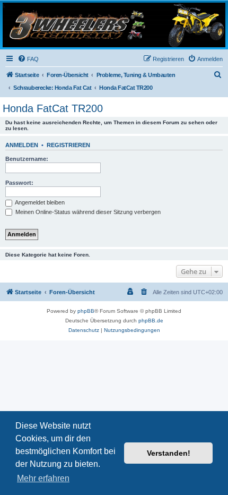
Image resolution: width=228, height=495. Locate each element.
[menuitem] (28, 59)
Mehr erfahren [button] (43, 478)
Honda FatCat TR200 (53, 108)
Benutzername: (26, 159)
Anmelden (21, 145)
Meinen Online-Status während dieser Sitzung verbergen (87, 212)
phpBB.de (150, 320)
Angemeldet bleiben (39, 202)
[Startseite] (114, 25)
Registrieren (68, 145)
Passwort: (19, 183)
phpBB (85, 311)
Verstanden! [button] (168, 453)
